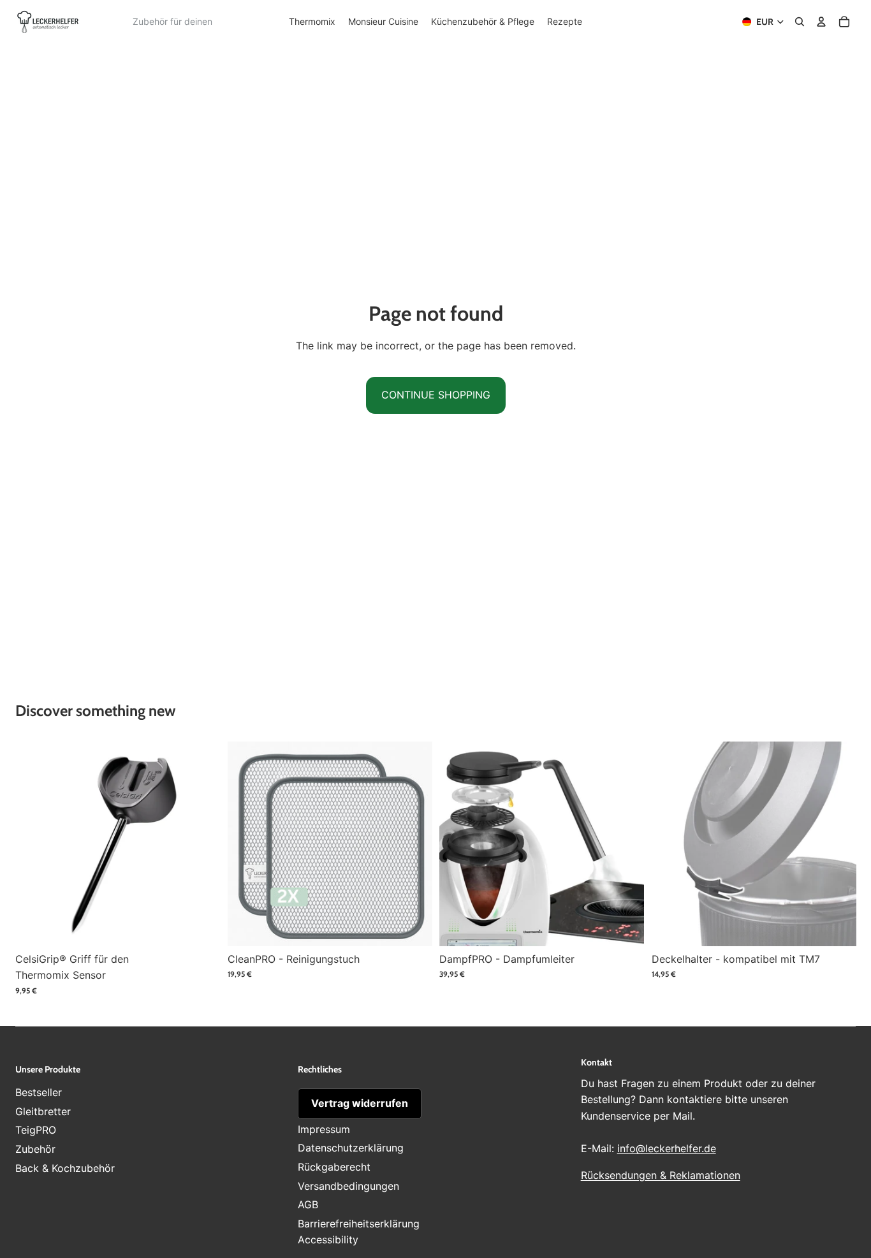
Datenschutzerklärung (351, 1147)
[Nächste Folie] (201, 843)
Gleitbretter (43, 1111)
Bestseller (38, 1092)
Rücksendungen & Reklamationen (660, 1175)
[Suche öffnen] (799, 21)
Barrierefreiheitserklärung (359, 1223)
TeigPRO (35, 1129)
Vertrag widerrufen (359, 1103)
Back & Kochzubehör (65, 1168)
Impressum (324, 1129)
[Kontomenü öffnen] (821, 21)
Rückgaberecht (334, 1166)
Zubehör (35, 1149)
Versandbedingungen (348, 1186)
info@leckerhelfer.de (666, 1148)
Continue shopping (435, 394)
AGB (308, 1204)
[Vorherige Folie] (34, 843)
